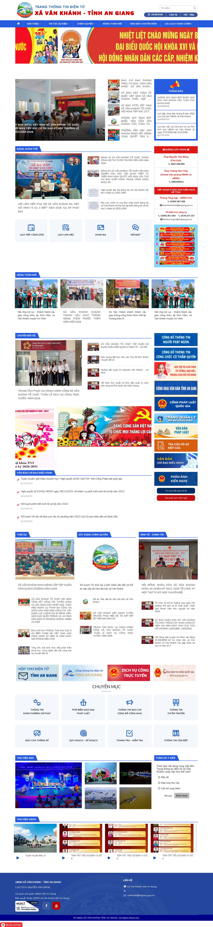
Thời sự (22, 534)
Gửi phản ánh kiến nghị (176, 497)
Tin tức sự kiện (58, 23)
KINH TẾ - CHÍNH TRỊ (152, 534)
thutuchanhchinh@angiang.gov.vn (177, 205)
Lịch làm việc (66, 234)
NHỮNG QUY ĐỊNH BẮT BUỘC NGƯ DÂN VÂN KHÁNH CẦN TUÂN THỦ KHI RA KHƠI (176, 100)
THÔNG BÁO (176, 91)
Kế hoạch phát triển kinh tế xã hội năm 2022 (44, 504)
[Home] (75, 9)
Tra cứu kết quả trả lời (176, 490)
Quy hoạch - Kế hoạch (83, 740)
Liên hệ (173, 14)
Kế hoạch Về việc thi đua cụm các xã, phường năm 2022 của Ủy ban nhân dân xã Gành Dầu (69, 516)
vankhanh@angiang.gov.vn (140, 895)
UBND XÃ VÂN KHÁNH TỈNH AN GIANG (96, 917)
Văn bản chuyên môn (143, 23)
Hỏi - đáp (189, 14)
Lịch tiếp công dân (32, 234)
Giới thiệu (33, 23)
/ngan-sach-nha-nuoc (163, 664)
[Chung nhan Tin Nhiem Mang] (27, 906)
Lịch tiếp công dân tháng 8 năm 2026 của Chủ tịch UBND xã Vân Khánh (176, 115)
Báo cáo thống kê (37, 740)
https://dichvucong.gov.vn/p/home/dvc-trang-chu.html (125, 666)
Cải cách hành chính (178, 23)
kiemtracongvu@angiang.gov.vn (177, 219)
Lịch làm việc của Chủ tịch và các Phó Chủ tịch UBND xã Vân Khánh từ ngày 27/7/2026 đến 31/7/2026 (176, 129)
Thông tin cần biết (176, 740)
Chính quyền (85, 23)
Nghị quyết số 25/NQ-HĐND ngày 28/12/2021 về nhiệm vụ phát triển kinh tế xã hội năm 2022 (73, 491)
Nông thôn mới (112, 23)
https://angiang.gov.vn (26, 664)
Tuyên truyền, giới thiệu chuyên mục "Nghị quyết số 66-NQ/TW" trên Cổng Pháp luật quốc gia (71, 479)
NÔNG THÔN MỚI (26, 275)
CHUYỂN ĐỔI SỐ (26, 335)
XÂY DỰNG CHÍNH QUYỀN (93, 534)
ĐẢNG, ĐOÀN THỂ (27, 149)
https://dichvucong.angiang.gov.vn (77, 664)
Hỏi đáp (135, 234)
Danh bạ (100, 234)
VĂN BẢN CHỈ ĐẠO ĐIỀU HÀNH (34, 472)
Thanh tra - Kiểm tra (129, 740)
